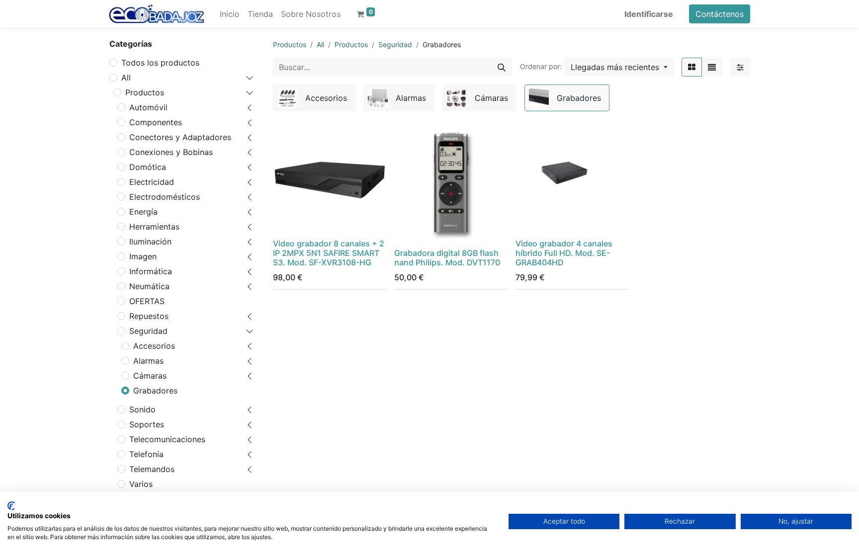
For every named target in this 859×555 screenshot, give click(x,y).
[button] (619, 67)
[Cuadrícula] (692, 67)
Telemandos (151, 469)
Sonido (142, 409)
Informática (150, 271)
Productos (144, 92)
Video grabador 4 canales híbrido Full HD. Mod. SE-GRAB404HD (563, 252)
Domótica (147, 167)
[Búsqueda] (501, 67)
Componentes (155, 122)
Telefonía (146, 454)
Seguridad (148, 331)
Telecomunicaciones (167, 439)
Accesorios (154, 346)
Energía (143, 212)
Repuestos (149, 316)
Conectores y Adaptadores (180, 137)
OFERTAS (147, 301)
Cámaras (150, 376)
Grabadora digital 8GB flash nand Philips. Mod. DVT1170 (447, 257)
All (126, 77)
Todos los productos (160, 63)
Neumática (149, 286)
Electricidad (151, 182)
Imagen (143, 256)
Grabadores (155, 391)
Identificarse (648, 14)
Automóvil (148, 107)
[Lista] (711, 67)
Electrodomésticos (164, 197)
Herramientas (154, 227)
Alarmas (148, 361)
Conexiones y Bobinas (171, 152)
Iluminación (150, 241)
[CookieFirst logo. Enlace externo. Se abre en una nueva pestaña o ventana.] (11, 505)
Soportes (146, 424)
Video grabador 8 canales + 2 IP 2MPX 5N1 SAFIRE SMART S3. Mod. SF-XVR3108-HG (328, 252)
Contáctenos (719, 14)
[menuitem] (230, 14)
